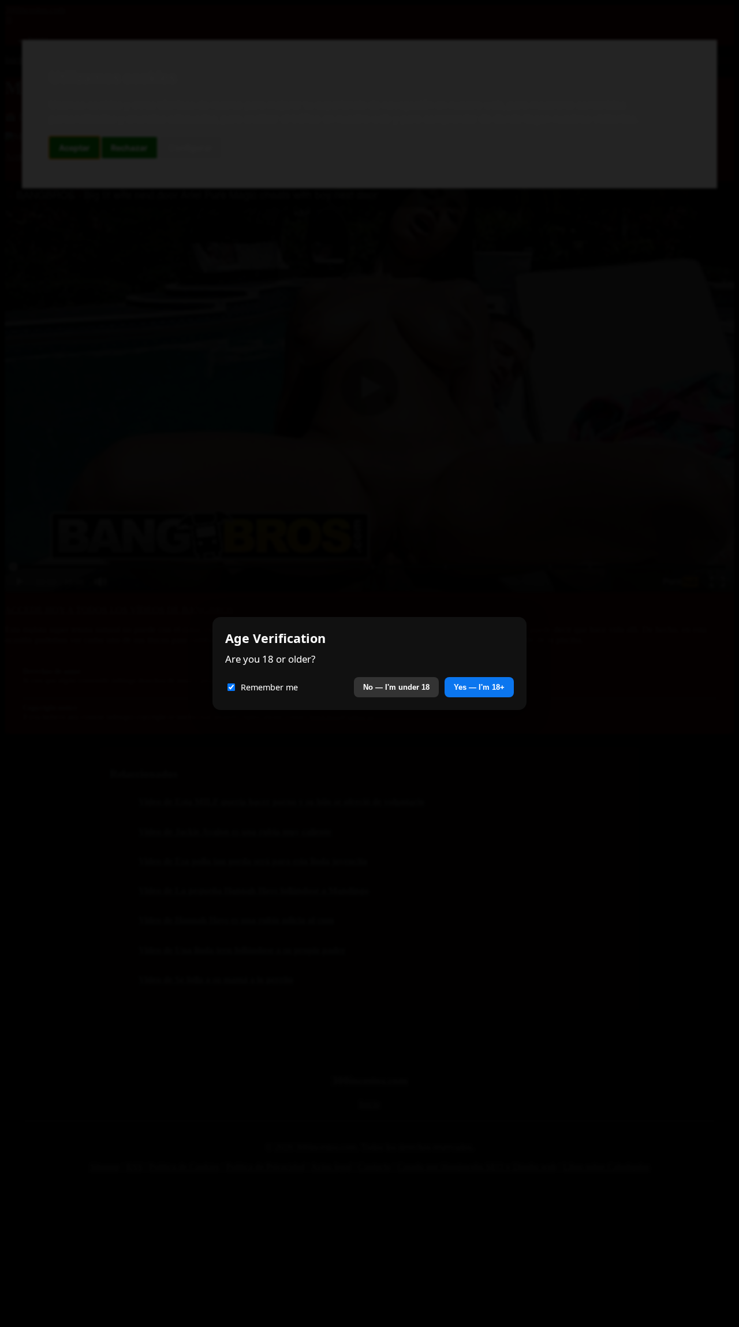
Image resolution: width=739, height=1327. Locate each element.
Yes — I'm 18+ (479, 687)
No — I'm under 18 (396, 687)
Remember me (269, 687)
